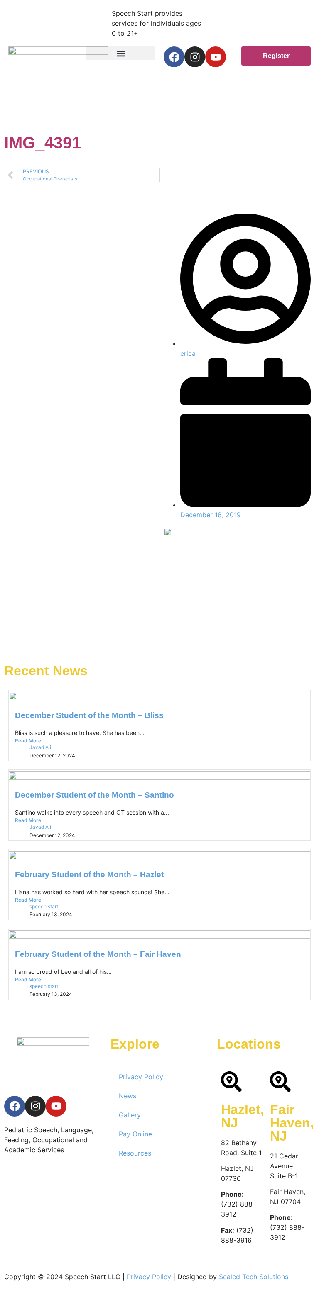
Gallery (130, 1115)
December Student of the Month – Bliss (89, 715)
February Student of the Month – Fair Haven (98, 954)
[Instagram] (194, 56)
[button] (120, 53)
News (127, 1096)
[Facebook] (174, 56)
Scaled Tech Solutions (253, 1277)
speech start (43, 906)
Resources (135, 1153)
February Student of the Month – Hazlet (89, 874)
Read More (28, 740)
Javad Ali (40, 747)
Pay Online (135, 1134)
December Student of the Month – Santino (94, 795)
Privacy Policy (141, 1077)
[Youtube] (215, 56)
